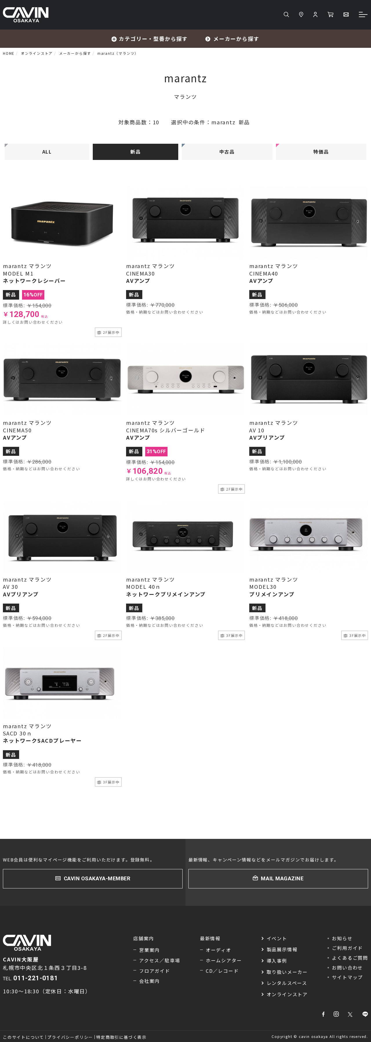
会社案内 (149, 980)
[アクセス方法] (301, 15)
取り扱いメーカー (287, 971)
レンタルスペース (287, 982)
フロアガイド (154, 970)
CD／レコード (222, 970)
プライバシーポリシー (70, 1037)
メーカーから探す (236, 38)
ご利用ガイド (347, 947)
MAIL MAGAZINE (282, 878)
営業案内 (149, 949)
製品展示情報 (282, 949)
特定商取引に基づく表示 (121, 1037)
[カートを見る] (330, 15)
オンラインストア (287, 994)
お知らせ (342, 938)
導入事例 (277, 960)
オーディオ (218, 949)
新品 (135, 151)
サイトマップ (347, 977)
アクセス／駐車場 (159, 960)
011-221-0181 (35, 978)
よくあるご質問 (350, 957)
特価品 (321, 151)
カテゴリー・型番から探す (153, 38)
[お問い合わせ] (346, 15)
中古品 (227, 151)
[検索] (286, 15)
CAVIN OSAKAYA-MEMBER (97, 878)
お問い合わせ (347, 967)
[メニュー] (363, 15)
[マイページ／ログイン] (315, 15)
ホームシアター (224, 960)
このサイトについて (23, 1037)
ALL (47, 151)
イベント (277, 938)
